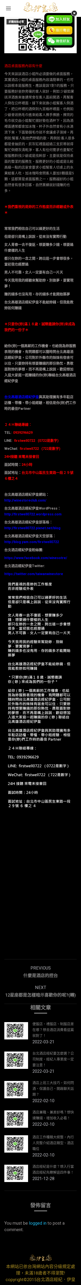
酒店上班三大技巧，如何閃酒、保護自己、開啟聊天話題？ (53, 1089)
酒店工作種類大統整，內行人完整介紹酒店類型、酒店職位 (53, 1143)
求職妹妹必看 (16, 21)
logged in (37, 1223)
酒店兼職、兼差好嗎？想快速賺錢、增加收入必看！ (53, 1115)
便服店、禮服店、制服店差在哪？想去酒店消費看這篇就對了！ (53, 1030)
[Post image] (16, 1030)
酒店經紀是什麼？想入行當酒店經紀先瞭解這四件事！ (53, 1169)
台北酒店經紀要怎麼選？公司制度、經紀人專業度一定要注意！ (53, 1059)
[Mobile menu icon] (8, 8)
